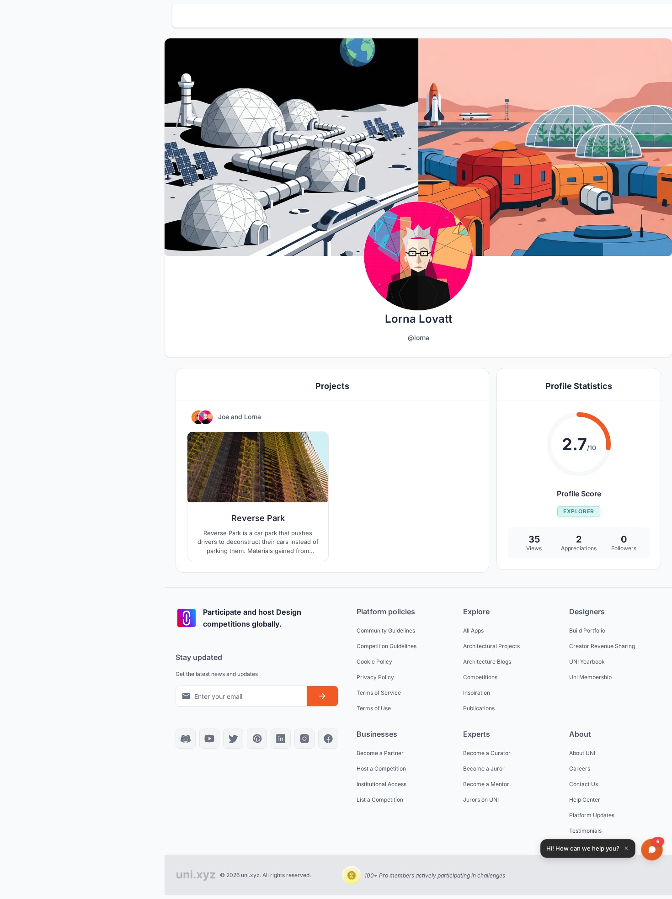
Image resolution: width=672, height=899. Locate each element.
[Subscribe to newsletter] (322, 696)
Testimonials (585, 830)
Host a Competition (381, 768)
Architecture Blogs (487, 661)
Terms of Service (379, 692)
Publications (479, 708)
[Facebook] (328, 739)
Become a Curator (487, 753)
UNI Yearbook (587, 661)
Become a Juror (484, 768)
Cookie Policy (374, 661)
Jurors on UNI (481, 799)
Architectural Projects (491, 646)
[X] (233, 739)
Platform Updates (591, 815)
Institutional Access (381, 784)
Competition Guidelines (386, 646)
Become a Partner (380, 753)
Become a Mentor (486, 784)
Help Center (584, 799)
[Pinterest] (257, 739)
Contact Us (583, 784)
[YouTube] (209, 739)
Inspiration (476, 692)
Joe (224, 416)
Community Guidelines (386, 630)
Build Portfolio (587, 630)
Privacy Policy (375, 677)
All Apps (473, 630)
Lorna (252, 416)
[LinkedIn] (281, 739)
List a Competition (380, 799)
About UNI (582, 753)
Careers (579, 768)
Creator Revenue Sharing (602, 646)
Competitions (480, 677)
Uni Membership (590, 677)
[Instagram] (304, 739)
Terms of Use (374, 708)
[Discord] (186, 739)
